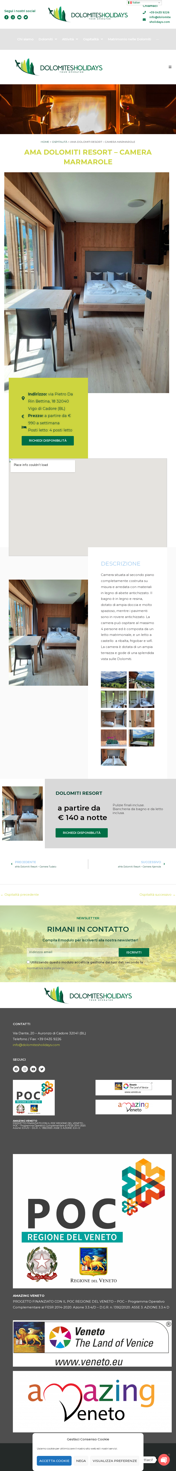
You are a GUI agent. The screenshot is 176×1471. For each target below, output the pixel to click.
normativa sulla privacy (45, 968)
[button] (170, 67)
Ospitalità (59, 141)
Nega (81, 1461)
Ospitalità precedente (19, 895)
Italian (136, 2)
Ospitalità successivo (158, 895)
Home (45, 141)
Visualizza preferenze (115, 1461)
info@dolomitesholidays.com (36, 1045)
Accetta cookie (54, 1461)
